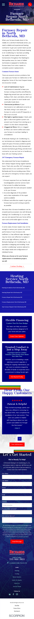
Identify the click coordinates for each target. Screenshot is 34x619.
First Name (5, 473)
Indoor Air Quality (17, 580)
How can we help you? (8, 516)
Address (4, 502)
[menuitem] (17, 605)
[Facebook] (13, 594)
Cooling (17, 574)
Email (3, 494)
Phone (4, 487)
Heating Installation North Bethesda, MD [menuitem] (13, 288)
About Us (17, 583)
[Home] (16, 4)
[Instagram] (17, 594)
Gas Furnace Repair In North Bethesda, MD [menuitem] (14, 307)
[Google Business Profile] (10, 594)
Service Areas (17, 586)
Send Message (17, 541)
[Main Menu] (3, 4)
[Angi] (21, 594)
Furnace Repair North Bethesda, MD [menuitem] (12, 297)
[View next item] (20, 439)
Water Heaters (17, 577)
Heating (17, 570)
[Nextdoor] (24, 594)
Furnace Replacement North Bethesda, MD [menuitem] (14, 302)
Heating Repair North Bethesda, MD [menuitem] (12, 292)
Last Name (5, 480)
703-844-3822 (17, 559)
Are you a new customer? (9, 509)
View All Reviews (17, 444)
